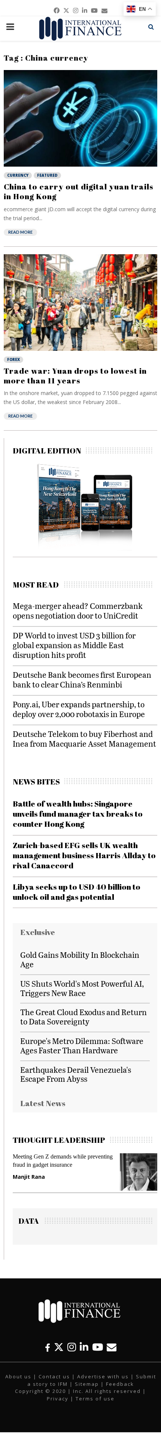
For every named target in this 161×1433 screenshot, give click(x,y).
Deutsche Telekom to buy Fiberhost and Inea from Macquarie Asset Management (84, 738)
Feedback (120, 1384)
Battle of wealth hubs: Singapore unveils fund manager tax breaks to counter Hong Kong (78, 813)
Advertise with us (103, 1376)
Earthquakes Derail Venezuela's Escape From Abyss (75, 1074)
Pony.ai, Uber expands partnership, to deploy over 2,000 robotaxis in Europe (79, 709)
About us (18, 1376)
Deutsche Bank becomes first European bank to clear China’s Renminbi (82, 679)
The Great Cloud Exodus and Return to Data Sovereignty (83, 1017)
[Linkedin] (84, 1347)
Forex (13, 359)
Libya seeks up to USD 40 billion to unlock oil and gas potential (76, 891)
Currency (17, 175)
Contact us (54, 1376)
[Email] (111, 1347)
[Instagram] (71, 1347)
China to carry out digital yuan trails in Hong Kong (79, 191)
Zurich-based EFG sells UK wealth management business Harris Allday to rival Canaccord (84, 855)
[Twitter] (59, 1347)
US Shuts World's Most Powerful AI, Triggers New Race (82, 988)
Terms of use (95, 1398)
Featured (47, 175)
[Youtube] (97, 1347)
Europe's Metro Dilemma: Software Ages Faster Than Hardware (81, 1045)
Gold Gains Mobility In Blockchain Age (79, 959)
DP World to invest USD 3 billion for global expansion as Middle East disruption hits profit (74, 645)
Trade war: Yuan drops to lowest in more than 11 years (75, 375)
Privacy (58, 1398)
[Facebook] (47, 1347)
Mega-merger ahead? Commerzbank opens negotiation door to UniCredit (78, 610)
